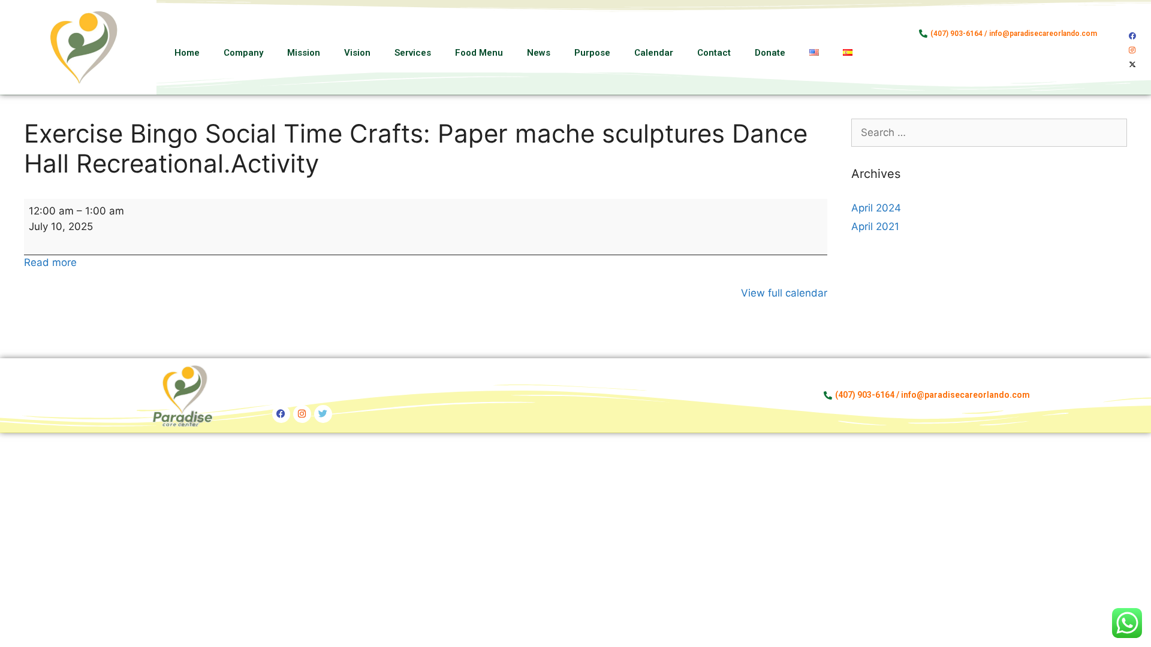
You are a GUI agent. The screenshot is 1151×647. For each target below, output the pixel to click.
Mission (303, 52)
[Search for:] (989, 132)
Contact (714, 52)
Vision (357, 52)
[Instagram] (1132, 50)
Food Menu (479, 52)
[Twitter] (323, 414)
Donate (770, 52)
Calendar (653, 52)
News (538, 52)
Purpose (592, 52)
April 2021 (875, 226)
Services (412, 52)
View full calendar (784, 293)
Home (187, 52)
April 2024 (876, 208)
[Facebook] (1132, 36)
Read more (50, 262)
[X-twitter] (1132, 65)
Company (243, 52)
